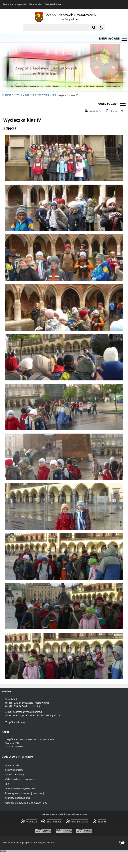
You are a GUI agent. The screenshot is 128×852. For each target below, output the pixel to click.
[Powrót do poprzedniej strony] (122, 111)
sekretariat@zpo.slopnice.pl (27, 711)
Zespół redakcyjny (15, 722)
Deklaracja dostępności (14, 4)
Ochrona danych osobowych (20, 779)
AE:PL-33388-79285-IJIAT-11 (45, 715)
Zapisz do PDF (95, 111)
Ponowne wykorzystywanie (20, 788)
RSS (7, 783)
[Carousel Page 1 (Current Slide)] (32, 85)
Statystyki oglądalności (17, 797)
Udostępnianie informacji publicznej (24, 793)
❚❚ (6, 84)
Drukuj (113, 111)
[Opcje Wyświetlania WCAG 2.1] (101, 27)
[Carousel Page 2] (35, 85)
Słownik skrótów (14, 769)
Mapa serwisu (35, 4)
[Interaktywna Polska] (122, 843)
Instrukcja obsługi (14, 774)
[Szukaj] (94, 27)
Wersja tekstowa (53, 4)
